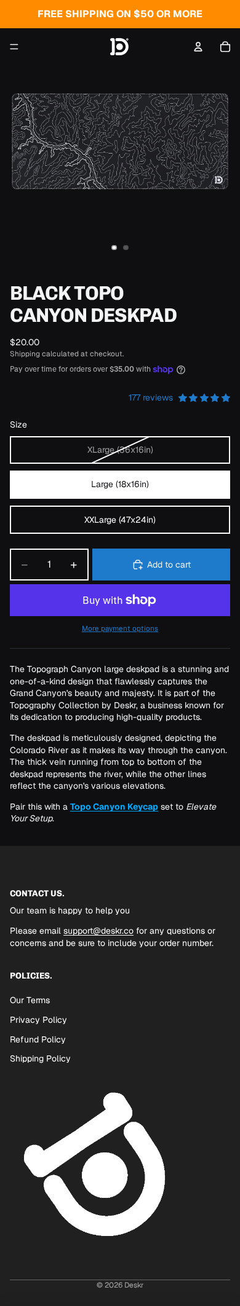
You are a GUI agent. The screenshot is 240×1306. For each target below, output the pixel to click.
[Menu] (14, 47)
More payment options (120, 628)
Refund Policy (38, 1039)
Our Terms (30, 1000)
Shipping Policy (40, 1058)
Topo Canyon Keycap (114, 806)
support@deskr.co (98, 931)
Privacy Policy (38, 1019)
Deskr (134, 1285)
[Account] (198, 46)
